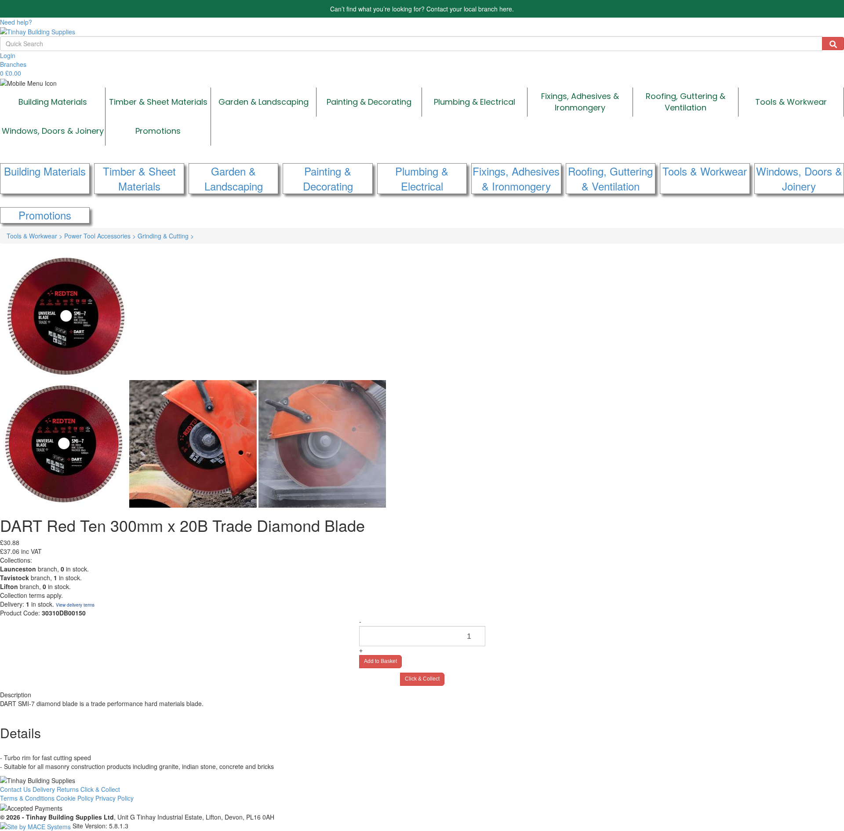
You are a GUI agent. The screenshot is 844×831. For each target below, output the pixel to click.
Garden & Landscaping (263, 101)
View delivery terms (75, 605)
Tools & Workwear (791, 101)
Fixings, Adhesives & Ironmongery (580, 102)
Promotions (158, 130)
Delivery (44, 789)
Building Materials (52, 101)
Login (7, 55)
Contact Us (15, 789)
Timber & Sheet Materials (158, 101)
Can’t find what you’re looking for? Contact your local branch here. (422, 8)
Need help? (16, 22)
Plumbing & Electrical (474, 101)
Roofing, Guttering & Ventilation (685, 102)
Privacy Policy (114, 798)
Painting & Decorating (369, 101)
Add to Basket (380, 661)
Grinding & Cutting (166, 235)
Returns (68, 789)
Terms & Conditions (27, 798)
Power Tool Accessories (100, 235)
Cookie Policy (75, 798)
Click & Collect (422, 679)
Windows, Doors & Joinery (53, 130)
